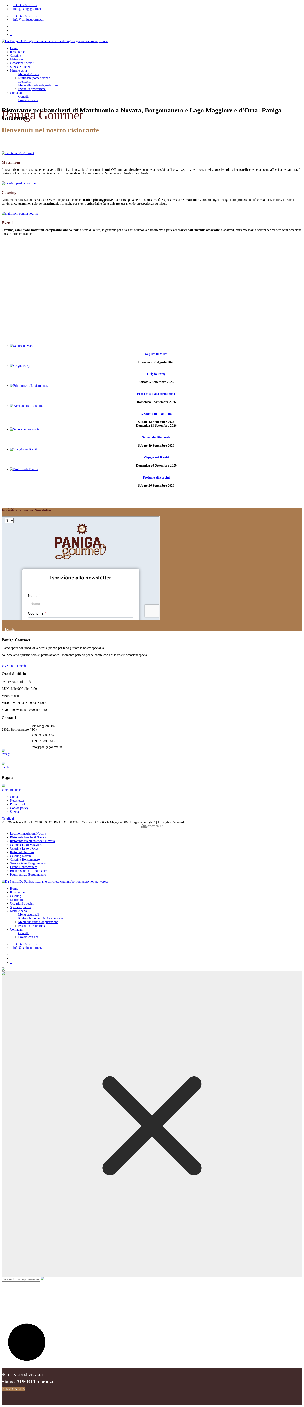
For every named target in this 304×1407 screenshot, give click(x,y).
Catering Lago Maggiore (26, 844)
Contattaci (16, 92)
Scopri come (12, 789)
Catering (15, 55)
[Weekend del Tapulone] (26, 405)
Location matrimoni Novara (28, 833)
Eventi (7, 223)
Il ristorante (17, 52)
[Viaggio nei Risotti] (24, 449)
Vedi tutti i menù (15, 665)
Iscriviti (9, 629)
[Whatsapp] (11, 34)
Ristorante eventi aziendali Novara (32, 841)
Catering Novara (21, 856)
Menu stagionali (28, 74)
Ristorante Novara (22, 852)
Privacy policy (19, 804)
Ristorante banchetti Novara (28, 837)
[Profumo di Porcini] (24, 469)
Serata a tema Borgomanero (28, 863)
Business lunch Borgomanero (29, 870)
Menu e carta (18, 70)
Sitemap (15, 811)
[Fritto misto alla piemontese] (29, 385)
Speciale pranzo (20, 66)
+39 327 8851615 (25, 5)
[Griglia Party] (20, 366)
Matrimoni (17, 59)
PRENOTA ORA (13, 1389)
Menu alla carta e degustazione (38, 85)
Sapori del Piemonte (156, 437)
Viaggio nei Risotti (156, 457)
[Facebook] (11, 26)
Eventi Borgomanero (23, 867)
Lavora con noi (28, 100)
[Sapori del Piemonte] (24, 429)
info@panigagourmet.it (28, 9)
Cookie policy (19, 808)
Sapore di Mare (156, 354)
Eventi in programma (32, 89)
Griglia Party (156, 374)
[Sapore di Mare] (21, 345)
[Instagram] (11, 30)
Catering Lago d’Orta (24, 848)
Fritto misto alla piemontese (156, 393)
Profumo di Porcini (156, 477)
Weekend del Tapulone (156, 413)
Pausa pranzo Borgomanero (28, 874)
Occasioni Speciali (22, 63)
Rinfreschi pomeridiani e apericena (40, 918)
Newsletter (17, 800)
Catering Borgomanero (25, 859)
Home (14, 48)
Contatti (23, 96)
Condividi (8, 818)
